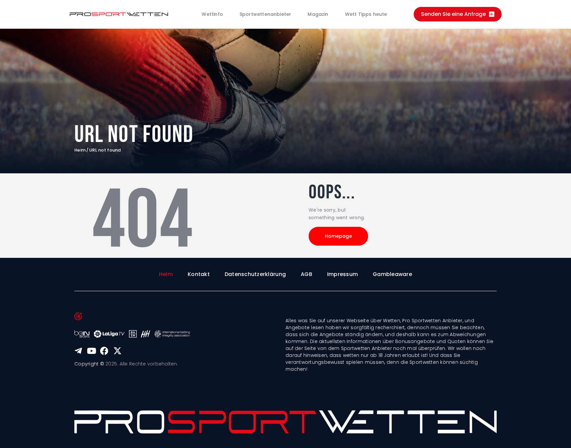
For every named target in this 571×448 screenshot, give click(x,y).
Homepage (338, 236)
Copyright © (89, 364)
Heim (80, 150)
